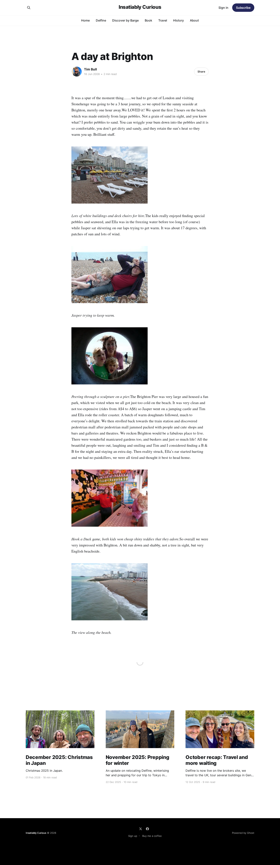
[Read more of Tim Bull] (76, 71)
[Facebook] (147, 828)
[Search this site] (29, 8)
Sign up (132, 835)
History (178, 20)
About (194, 20)
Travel (162, 20)
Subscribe (243, 8)
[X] (140, 828)
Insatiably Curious (140, 7)
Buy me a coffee (152, 835)
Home (85, 20)
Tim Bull (90, 69)
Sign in (223, 8)
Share (201, 71)
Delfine (101, 20)
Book (148, 20)
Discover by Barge (125, 20)
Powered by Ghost (243, 832)
